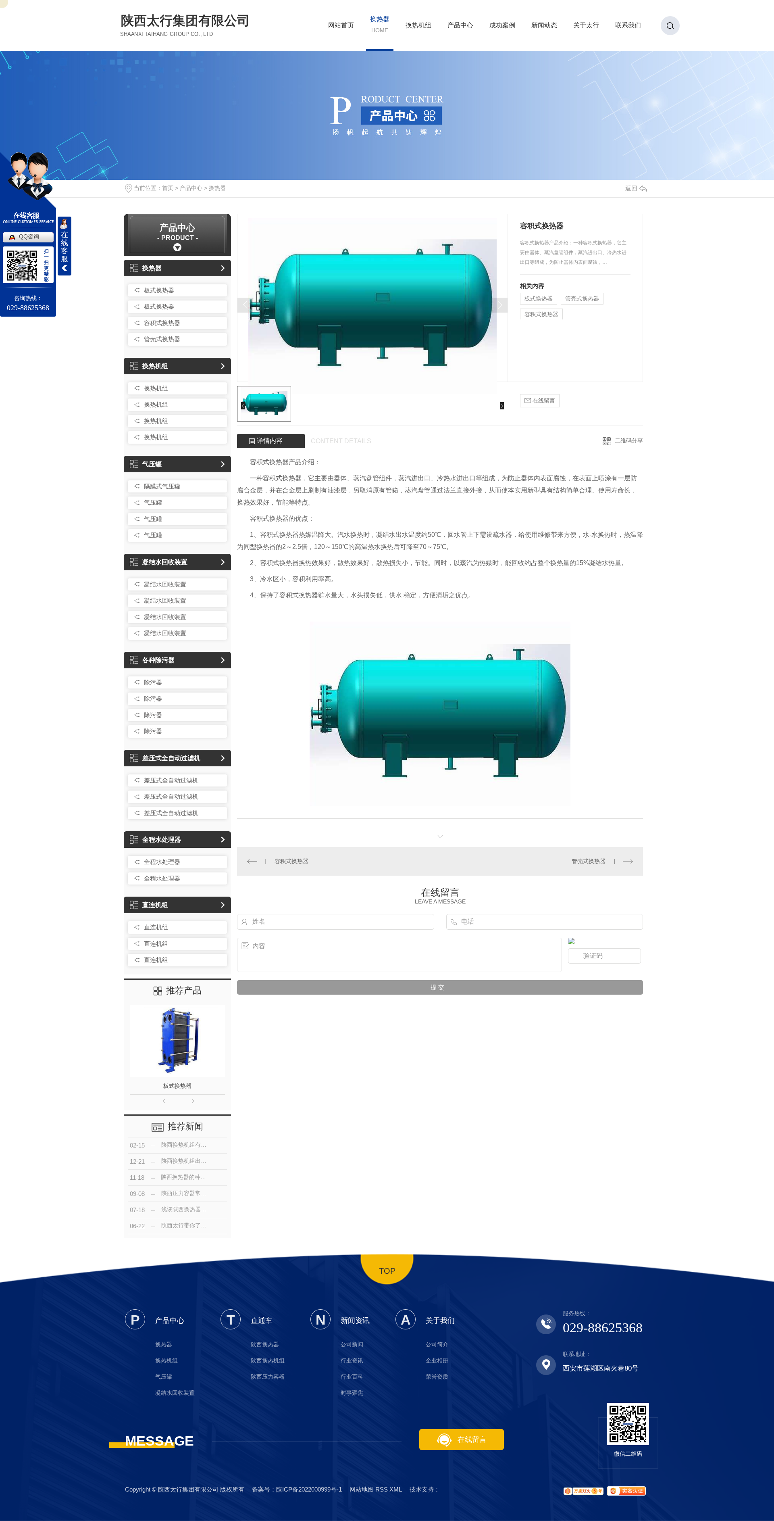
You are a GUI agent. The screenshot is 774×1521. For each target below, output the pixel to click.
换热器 (379, 24)
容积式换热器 (162, 322)
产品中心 (460, 27)
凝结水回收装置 (164, 562)
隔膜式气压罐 (162, 486)
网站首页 (341, 27)
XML (395, 1489)
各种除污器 (158, 660)
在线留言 (543, 400)
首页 (167, 188)
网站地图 (362, 1489)
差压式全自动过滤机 (171, 758)
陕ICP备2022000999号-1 (309, 1489)
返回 (631, 188)
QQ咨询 (29, 236)
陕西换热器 (265, 1344)
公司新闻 (352, 1344)
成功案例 (502, 27)
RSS (381, 1489)
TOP (387, 1270)
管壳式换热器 (162, 339)
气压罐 (152, 464)
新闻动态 (544, 27)
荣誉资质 (437, 1376)
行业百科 (352, 1376)
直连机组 (155, 904)
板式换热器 (159, 290)
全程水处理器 (161, 839)
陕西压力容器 (268, 1376)
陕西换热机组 (268, 1360)
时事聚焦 (352, 1393)
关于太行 (586, 27)
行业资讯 (352, 1360)
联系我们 (628, 27)
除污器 (153, 682)
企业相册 (437, 1360)
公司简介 (437, 1344)
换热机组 (418, 27)
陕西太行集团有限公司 (185, 25)
